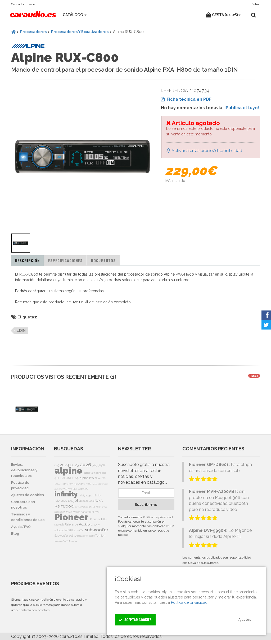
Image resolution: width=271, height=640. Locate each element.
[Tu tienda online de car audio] (33, 14)
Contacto (17, 4)
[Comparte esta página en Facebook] (266, 315)
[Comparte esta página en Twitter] (266, 325)
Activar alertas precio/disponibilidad (206, 150)
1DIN (21, 330)
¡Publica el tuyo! (241, 107)
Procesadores (33, 32)
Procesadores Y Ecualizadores (80, 32)
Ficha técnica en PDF (188, 99)
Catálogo (73, 15)
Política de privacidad (158, 517)
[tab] (27, 260)
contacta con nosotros (34, 610)
